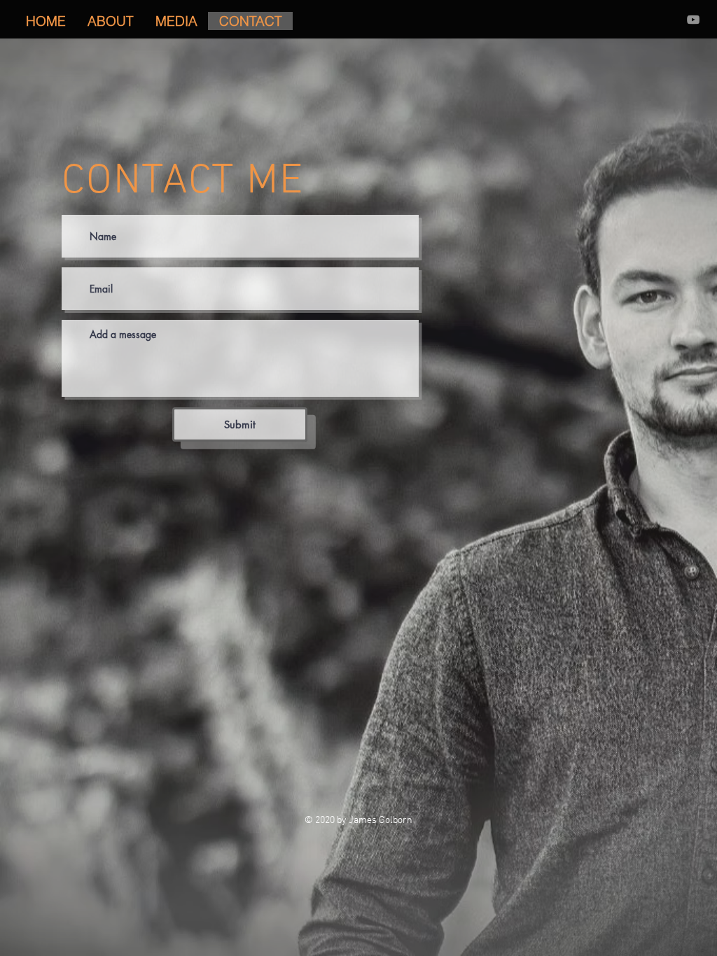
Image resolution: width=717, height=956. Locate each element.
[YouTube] (693, 19)
